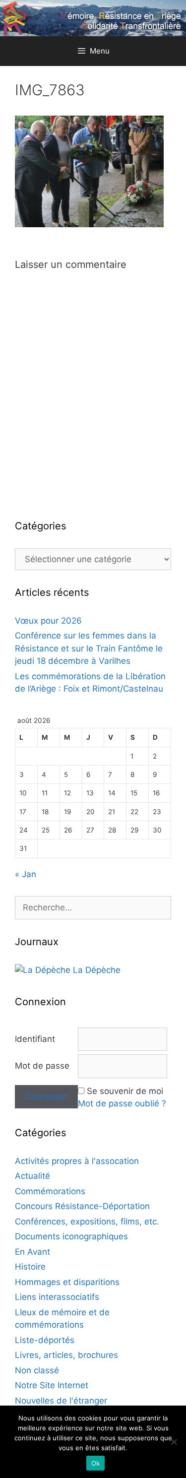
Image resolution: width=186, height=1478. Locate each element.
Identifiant (35, 1039)
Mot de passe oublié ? (122, 1103)
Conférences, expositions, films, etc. (87, 1221)
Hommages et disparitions (67, 1282)
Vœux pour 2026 (48, 621)
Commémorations (50, 1191)
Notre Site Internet (51, 1385)
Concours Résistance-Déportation (82, 1206)
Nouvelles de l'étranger (61, 1401)
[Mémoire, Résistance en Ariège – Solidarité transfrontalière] (93, 17)
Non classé (37, 1370)
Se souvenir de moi (125, 1091)
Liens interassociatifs (57, 1297)
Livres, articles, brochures (66, 1355)
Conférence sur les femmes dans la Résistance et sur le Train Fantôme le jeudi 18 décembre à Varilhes (89, 648)
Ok (95, 1463)
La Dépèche (95, 970)
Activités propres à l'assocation (77, 1161)
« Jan (25, 874)
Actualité (32, 1176)
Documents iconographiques (71, 1236)
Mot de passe (42, 1066)
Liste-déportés (44, 1340)
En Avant (32, 1252)
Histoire (30, 1267)
